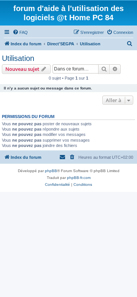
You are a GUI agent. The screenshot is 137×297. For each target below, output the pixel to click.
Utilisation (18, 58)
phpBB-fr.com (79, 178)
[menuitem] (20, 32)
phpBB (51, 171)
